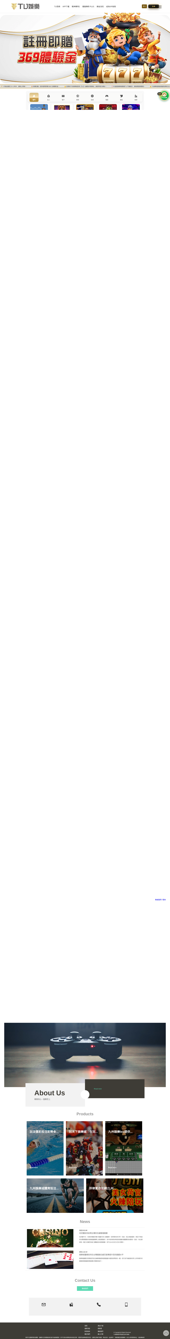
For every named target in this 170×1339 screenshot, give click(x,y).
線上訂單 (100, 1334)
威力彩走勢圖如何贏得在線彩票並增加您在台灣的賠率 (100, 1265)
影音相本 (87, 1331)
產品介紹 (100, 1326)
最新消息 (87, 1328)
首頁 (86, 1326)
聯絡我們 (158, 900)
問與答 (1, 948)
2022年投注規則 (85, 1243)
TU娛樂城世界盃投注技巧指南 (121, 1334)
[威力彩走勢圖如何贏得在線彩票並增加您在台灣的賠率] (50, 1270)
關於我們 (87, 1334)
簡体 (164, 900)
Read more (98, 1089)
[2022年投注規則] (50, 1248)
